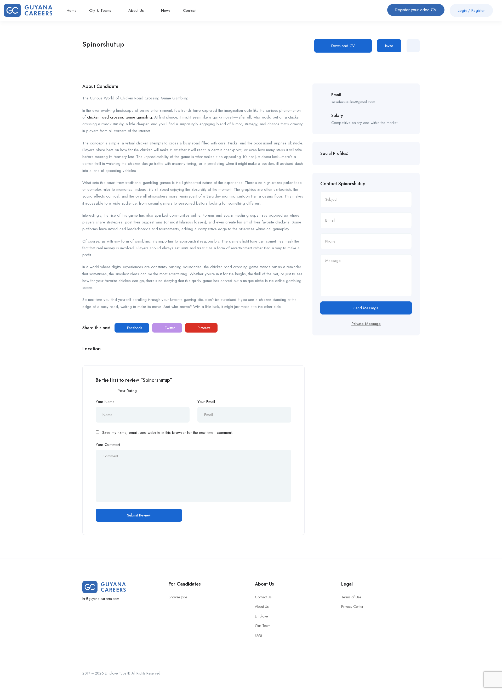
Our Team (263, 625)
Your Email (206, 402)
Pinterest (203, 327)
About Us (136, 10)
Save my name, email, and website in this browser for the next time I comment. (167, 432)
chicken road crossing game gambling (119, 117)
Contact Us (263, 597)
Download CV (343, 46)
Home (72, 10)
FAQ (258, 635)
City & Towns (100, 10)
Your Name (105, 402)
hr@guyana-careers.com (100, 598)
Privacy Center (352, 606)
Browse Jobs (178, 597)
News (165, 10)
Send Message (366, 308)
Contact (189, 10)
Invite (389, 46)
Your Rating (127, 391)
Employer (262, 616)
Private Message (366, 324)
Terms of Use (351, 597)
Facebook (134, 327)
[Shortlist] (413, 45)
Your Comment (108, 444)
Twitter (169, 327)
